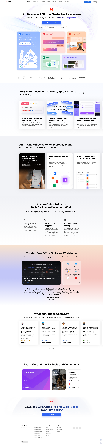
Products (28, 1)
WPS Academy (59, 429)
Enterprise (67, 1)
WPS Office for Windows (38, 427)
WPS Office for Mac (37, 429)
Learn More (26, 282)
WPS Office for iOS (37, 433)
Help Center (59, 427)
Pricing (48, 1)
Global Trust (48, 435)
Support (60, 1)
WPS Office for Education (38, 437)
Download (43, 1)
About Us (47, 427)
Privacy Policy (48, 433)
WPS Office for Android (38, 431)
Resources (54, 1)
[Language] (82, 1)
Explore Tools (35, 1)
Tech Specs (59, 431)
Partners (47, 431)
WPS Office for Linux (37, 435)
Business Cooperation (49, 429)
